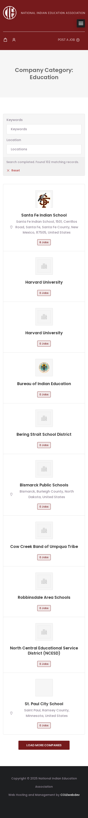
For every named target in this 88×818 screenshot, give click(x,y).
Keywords (15, 120)
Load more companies (44, 745)
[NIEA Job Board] (44, 12)
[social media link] (44, 804)
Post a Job (66, 39)
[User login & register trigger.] (14, 40)
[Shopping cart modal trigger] (5, 40)
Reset (15, 170)
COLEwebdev (70, 795)
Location (14, 140)
